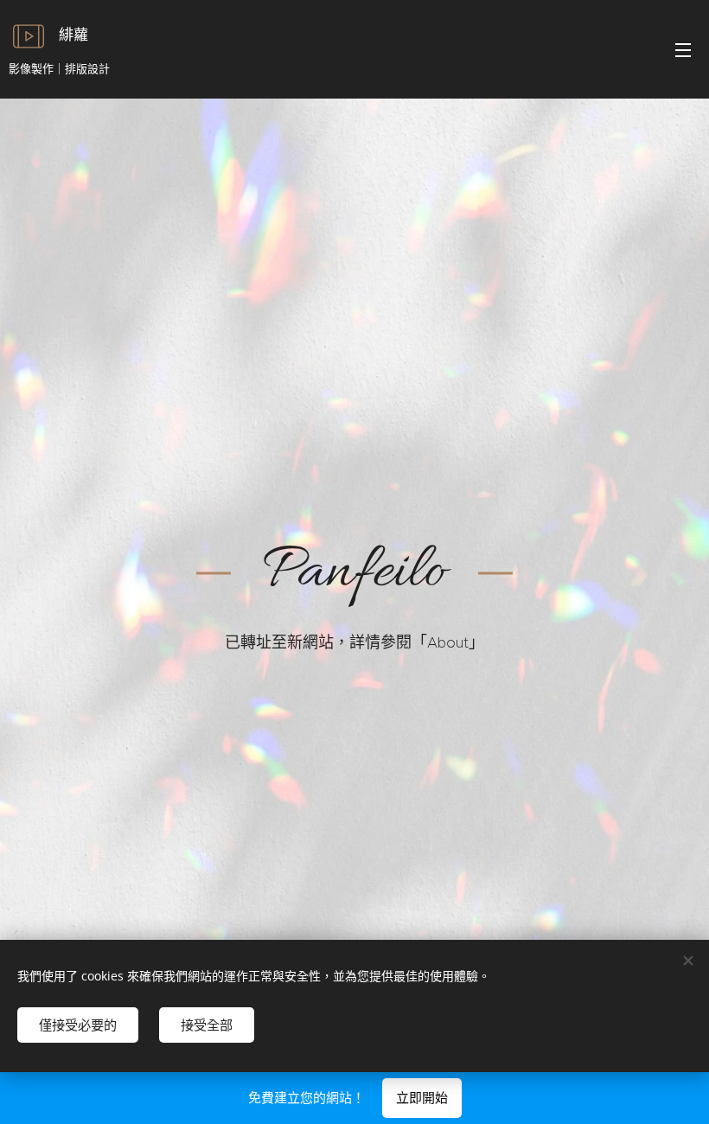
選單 (683, 49)
